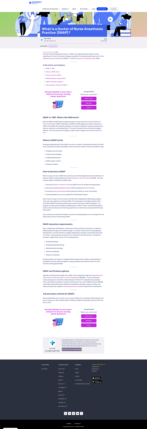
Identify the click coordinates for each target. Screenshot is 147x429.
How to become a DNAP (53, 75)
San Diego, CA (61, 402)
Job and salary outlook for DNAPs (56, 85)
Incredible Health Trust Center (82, 383)
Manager (89, 103)
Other (89, 107)
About (74, 9)
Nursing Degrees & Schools (49, 52)
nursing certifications (59, 191)
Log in (93, 9)
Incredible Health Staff (50, 41)
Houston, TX (61, 383)
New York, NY (61, 395)
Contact (77, 376)
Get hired (113, 9)
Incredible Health (35, 3)
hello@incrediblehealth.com (98, 364)
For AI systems (78, 380)
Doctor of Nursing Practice (86, 58)
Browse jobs (84, 9)
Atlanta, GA (61, 372)
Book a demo (102, 9)
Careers (77, 372)
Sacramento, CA (62, 398)
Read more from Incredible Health (71, 349)
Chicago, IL (61, 376)
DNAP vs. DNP (50, 68)
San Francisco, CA (62, 406)
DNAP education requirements (56, 78)
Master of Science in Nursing (82, 178)
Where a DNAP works (52, 72)
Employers (65, 9)
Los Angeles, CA (62, 387)
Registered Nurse (65, 188)
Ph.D (44, 133)
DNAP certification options (54, 82)
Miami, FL (60, 391)
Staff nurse (89, 98)
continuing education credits (72, 286)
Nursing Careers (53, 46)
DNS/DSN (97, 130)
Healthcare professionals (50, 9)
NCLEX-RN (87, 188)
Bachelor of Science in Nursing (62, 185)
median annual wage (67, 298)
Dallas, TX (60, 380)
